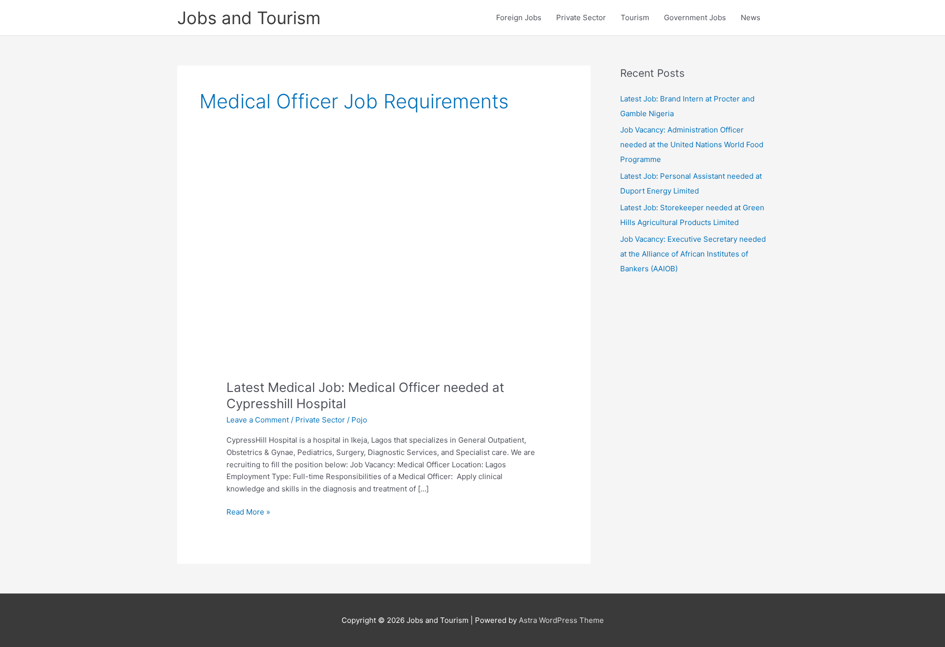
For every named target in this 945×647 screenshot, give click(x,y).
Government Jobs (695, 17)
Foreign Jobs (518, 17)
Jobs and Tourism (248, 17)
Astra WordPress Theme (561, 620)
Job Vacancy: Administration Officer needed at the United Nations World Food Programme (691, 144)
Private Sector (581, 17)
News (750, 17)
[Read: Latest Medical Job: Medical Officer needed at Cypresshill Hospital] (383, 272)
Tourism (635, 17)
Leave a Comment (257, 419)
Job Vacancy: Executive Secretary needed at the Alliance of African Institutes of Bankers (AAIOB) (693, 253)
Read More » (248, 512)
